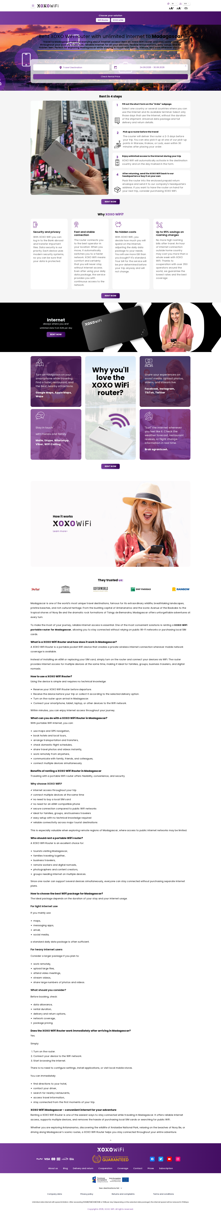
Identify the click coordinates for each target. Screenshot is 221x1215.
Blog (65, 1168)
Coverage (122, 1168)
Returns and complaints (123, 1194)
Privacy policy (86, 1194)
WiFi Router (103, 20)
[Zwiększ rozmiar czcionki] (171, 8)
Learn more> (60, 531)
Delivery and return (83, 1168)
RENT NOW (110, 201)
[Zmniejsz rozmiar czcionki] (179, 8)
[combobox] (174, 3)
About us (53, 1168)
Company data (54, 1194)
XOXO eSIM (118, 20)
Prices (151, 1168)
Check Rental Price (110, 76)
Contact (137, 1168)
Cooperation (105, 1168)
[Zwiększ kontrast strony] (186, 8)
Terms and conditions (163, 1194)
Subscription (166, 1168)
